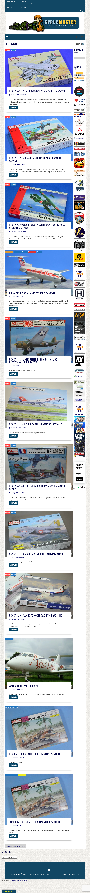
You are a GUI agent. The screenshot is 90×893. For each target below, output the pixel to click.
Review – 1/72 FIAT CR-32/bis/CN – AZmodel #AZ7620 (37, 91)
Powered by (75, 487)
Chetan (14, 880)
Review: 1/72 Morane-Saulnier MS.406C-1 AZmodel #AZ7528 (36, 159)
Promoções (22, 775)
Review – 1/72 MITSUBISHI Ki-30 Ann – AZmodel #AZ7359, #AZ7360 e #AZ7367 (34, 360)
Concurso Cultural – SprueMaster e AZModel (34, 822)
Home (8, 4)
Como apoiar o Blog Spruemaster (56, 4)
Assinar (79, 479)
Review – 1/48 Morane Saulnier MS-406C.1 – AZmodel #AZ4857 (38, 487)
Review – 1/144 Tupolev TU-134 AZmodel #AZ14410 (35, 424)
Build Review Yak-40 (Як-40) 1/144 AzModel (32, 292)
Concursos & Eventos (11, 707)
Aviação (7, 50)
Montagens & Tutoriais (20, 252)
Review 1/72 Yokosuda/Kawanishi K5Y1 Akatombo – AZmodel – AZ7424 (37, 226)
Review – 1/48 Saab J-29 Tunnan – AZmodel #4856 (36, 553)
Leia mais (13, 107)
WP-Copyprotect (22, 880)
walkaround (8, 639)
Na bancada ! (32, 252)
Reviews (13, 50)
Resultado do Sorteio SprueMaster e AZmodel (34, 754)
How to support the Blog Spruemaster (17, 7)
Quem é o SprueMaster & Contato (37, 4)
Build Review (9, 252)
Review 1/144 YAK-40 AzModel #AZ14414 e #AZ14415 (35, 615)
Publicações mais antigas (16, 846)
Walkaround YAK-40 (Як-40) (24, 686)
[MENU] (7, 36)
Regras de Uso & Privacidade (19, 4)
